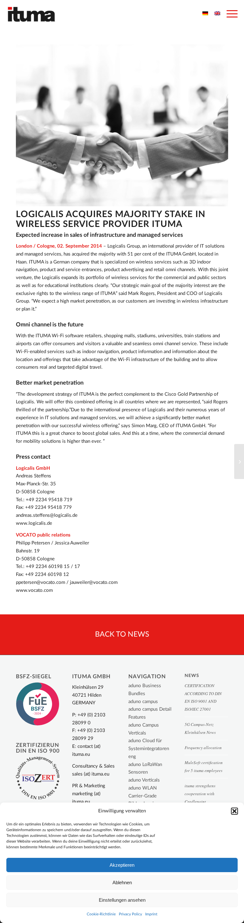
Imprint (151, 914)
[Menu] (229, 14)
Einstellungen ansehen (122, 900)
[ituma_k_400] (31, 14)
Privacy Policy (130, 914)
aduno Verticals (144, 780)
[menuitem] (229, 14)
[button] (234, 811)
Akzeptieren (122, 865)
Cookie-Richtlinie (101, 914)
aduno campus (143, 701)
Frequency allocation (203, 747)
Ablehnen (122, 882)
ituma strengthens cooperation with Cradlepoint (200, 793)
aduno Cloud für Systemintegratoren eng (148, 748)
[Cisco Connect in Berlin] (239, 461)
